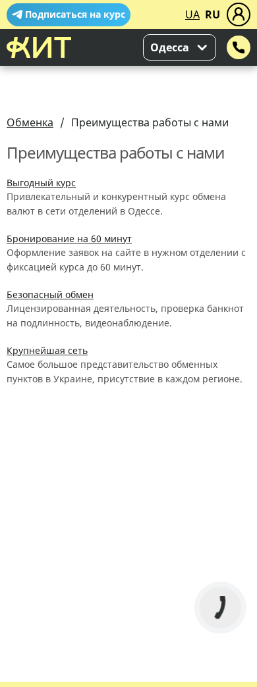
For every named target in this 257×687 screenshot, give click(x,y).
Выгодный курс (41, 182)
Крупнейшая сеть (47, 350)
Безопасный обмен (50, 294)
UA (192, 14)
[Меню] (238, 14)
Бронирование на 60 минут (69, 238)
